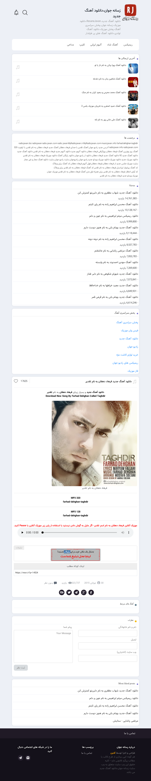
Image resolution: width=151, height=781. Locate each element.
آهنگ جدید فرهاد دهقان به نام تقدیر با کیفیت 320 (36, 147)
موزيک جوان (52, 171)
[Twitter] (69, 592)
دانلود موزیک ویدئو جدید (98, 159)
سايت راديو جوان (61, 159)
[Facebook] (91, 592)
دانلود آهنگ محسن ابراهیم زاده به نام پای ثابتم (113, 204)
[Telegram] (76, 592)
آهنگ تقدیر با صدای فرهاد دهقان (73, 147)
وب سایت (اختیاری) (126, 652)
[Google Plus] (84, 592)
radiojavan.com (130, 147)
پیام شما (67, 627)
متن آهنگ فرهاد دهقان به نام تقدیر (74, 171)
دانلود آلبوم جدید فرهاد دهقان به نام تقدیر (52, 151)
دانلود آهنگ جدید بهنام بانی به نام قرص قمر (115, 297)
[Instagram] (28, 758)
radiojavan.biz (25, 143)
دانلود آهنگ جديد (25, 151)
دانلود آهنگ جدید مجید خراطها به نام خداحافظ (113, 285)
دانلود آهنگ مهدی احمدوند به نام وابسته (117, 262)
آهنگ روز (134, 151)
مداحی (70, 45)
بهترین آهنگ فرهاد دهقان (117, 151)
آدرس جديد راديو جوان (99, 147)
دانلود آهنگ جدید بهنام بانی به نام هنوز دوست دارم (111, 228)
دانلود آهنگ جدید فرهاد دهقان (105, 155)
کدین (112, 753)
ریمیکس (128, 45)
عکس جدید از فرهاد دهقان (114, 163)
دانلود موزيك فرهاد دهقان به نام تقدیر (40, 155)
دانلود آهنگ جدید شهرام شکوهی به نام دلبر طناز (112, 274)
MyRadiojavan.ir (75, 143)
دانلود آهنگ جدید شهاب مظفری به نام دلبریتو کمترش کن (108, 193)
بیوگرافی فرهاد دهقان (96, 151)
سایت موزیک (132, 163)
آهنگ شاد (112, 45)
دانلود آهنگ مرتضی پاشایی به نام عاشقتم (116, 251)
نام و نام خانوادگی (127, 627)
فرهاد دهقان (96, 163)
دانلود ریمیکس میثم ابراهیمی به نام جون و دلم (113, 216)
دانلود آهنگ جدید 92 (129, 155)
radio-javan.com (49, 143)
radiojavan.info (116, 147)
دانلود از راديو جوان (82, 155)
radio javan (62, 143)
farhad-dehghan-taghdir (127, 143)
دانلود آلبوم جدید (78, 151)
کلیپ (82, 45)
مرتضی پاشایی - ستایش (125, 721)
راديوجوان (73, 159)
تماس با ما (129, 733)
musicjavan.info (108, 143)
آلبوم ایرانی (96, 45)
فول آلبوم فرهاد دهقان (81, 163)
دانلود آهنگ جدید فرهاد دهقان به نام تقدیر (108, 381)
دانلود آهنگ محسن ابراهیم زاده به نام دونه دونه (113, 239)
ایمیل (133, 640)
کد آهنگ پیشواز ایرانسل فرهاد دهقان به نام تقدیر (116, 167)
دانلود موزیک (115, 159)
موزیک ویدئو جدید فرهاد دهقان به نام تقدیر (119, 176)
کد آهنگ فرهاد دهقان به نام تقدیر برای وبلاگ (74, 167)
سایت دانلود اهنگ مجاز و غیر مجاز (39, 159)
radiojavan (37, 143)
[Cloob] (61, 592)
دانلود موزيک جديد (130, 159)
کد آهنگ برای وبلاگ (61, 163)
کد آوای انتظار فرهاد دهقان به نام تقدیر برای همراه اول (114, 171)
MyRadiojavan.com (92, 143)
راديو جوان (83, 159)
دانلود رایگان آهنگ (65, 155)
